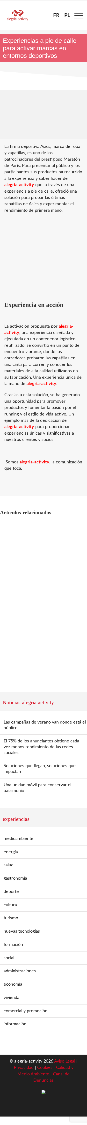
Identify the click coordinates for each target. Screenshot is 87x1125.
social (9, 958)
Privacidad (24, 1067)
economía (13, 984)
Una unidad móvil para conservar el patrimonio (37, 788)
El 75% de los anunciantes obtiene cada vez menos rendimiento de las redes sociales (41, 747)
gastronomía (15, 878)
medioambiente (18, 839)
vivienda (11, 998)
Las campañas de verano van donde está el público (45, 725)
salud (9, 865)
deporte (11, 892)
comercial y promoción (25, 1011)
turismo (11, 918)
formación (13, 945)
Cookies (45, 1067)
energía (11, 852)
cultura (10, 905)
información (15, 1024)
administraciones (20, 971)
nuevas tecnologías (22, 931)
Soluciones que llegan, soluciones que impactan (40, 769)
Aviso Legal (64, 1061)
